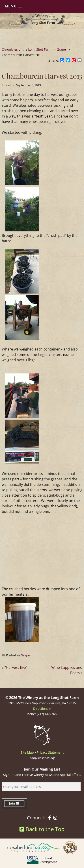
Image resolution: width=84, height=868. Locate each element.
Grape (25, 655)
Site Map (27, 752)
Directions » (42, 708)
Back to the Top (44, 829)
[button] (13, 6)
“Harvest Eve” (15, 667)
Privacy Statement (50, 752)
